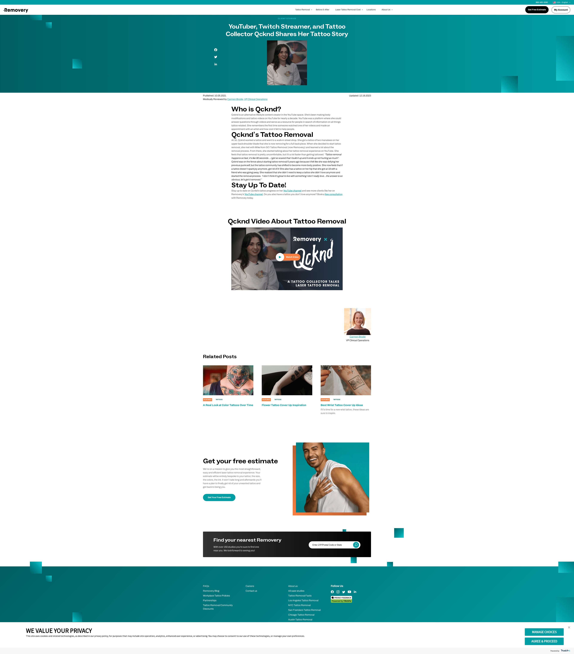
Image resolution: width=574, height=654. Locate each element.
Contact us (251, 591)
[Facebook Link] (332, 594)
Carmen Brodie (358, 336)
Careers (250, 586)
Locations (371, 10)
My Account (561, 10)
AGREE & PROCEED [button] (544, 641)
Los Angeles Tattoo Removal (303, 600)
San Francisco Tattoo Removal (304, 610)
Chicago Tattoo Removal (301, 614)
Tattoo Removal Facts (300, 595)
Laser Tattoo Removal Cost (348, 10)
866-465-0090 (542, 2)
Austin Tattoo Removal (300, 619)
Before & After (322, 10)
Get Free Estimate (537, 10)
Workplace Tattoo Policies (216, 595)
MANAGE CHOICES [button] (544, 632)
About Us (386, 10)
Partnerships (209, 600)
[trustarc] (565, 651)
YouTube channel (292, 190)
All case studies (296, 591)
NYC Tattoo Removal (299, 605)
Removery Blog (211, 591)
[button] (569, 627)
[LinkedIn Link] (355, 594)
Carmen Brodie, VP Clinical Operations (247, 99)
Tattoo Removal (302, 10)
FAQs (206, 586)
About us (293, 586)
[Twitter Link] (344, 594)
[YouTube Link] (349, 594)
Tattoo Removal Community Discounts (218, 607)
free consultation (333, 194)
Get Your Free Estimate (219, 497)
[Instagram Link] (338, 594)
